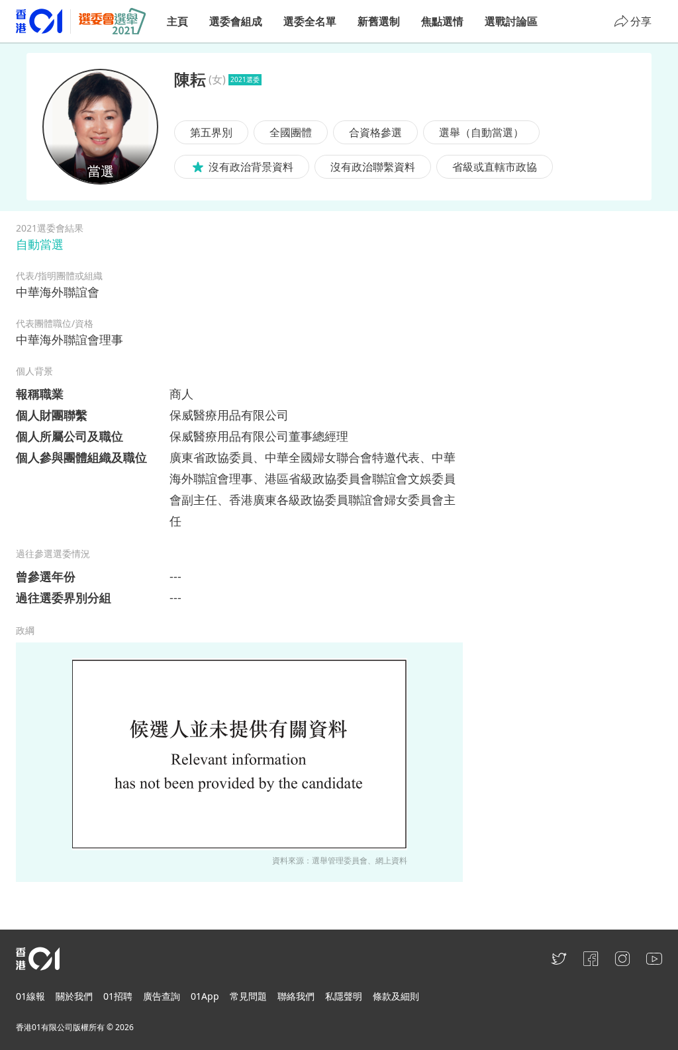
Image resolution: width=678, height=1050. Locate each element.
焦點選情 (442, 21)
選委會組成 (235, 21)
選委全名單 (309, 21)
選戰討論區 (511, 21)
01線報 (30, 996)
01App (205, 996)
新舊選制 (379, 21)
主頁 (177, 21)
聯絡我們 (296, 996)
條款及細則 (396, 996)
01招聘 (117, 996)
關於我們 (74, 996)
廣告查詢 (161, 996)
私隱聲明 (343, 996)
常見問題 (248, 996)
